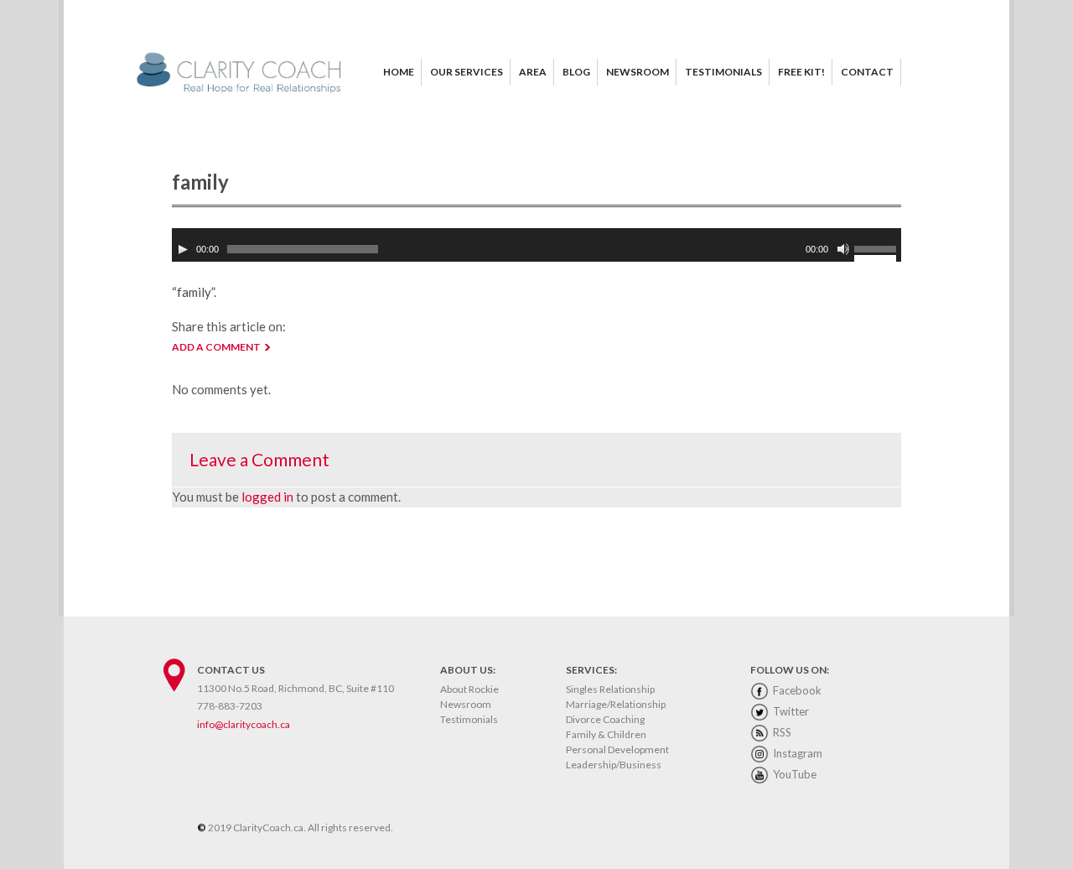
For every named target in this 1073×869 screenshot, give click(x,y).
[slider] (877, 252)
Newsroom (465, 704)
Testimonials (469, 719)
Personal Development (617, 749)
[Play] (182, 249)
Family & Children (606, 734)
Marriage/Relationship (616, 704)
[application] (536, 245)
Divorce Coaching (605, 719)
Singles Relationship (610, 689)
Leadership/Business (613, 764)
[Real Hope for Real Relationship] (243, 93)
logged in (267, 496)
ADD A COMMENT (216, 347)
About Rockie (469, 689)
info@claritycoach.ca (243, 724)
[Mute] (843, 249)
